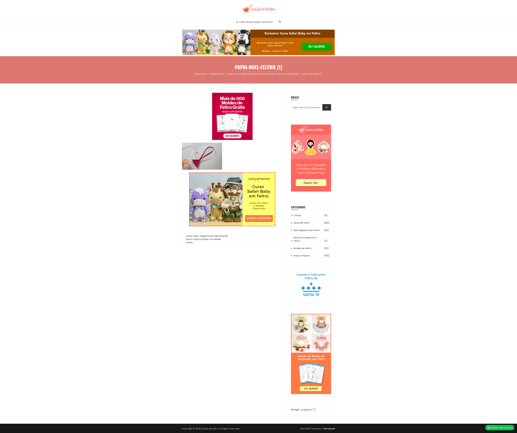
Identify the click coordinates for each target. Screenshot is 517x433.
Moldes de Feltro (303, 248)
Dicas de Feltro (302, 222)
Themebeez (328, 428)
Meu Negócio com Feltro (307, 230)
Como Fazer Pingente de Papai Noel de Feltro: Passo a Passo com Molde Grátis (207, 239)
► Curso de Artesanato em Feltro (254, 22)
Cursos (297, 215)
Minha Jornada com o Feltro (305, 239)
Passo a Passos (302, 255)
